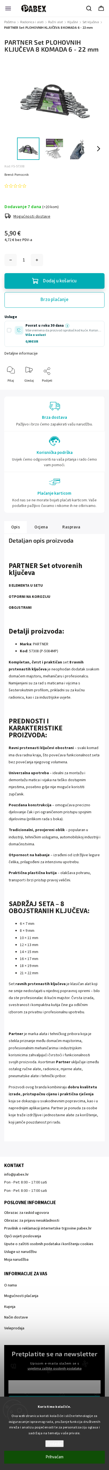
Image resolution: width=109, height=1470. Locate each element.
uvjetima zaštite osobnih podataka (55, 1368)
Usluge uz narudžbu (20, 1252)
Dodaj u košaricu (60, 281)
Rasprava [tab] (71, 527)
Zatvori (94, 390)
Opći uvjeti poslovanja (22, 1236)
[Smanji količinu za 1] (10, 260)
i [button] (67, 326)
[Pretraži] (89, 8)
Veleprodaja (14, 1328)
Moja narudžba (16, 1259)
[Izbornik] (8, 8)
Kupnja (9, 1307)
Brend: (16, 174)
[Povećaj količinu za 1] (37, 260)
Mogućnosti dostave (31, 216)
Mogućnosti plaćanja (21, 1296)
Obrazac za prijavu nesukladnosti (31, 1220)
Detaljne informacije (21, 353)
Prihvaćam (54, 1457)
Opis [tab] (15, 527)
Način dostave (16, 1317)
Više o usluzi (35, 335)
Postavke (54, 1443)
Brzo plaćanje (54, 299)
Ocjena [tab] (41, 527)
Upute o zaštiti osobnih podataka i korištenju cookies (48, 1244)
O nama (10, 1285)
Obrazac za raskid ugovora (26, 1213)
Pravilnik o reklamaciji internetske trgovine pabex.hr (48, 1228)
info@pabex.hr (16, 1174)
